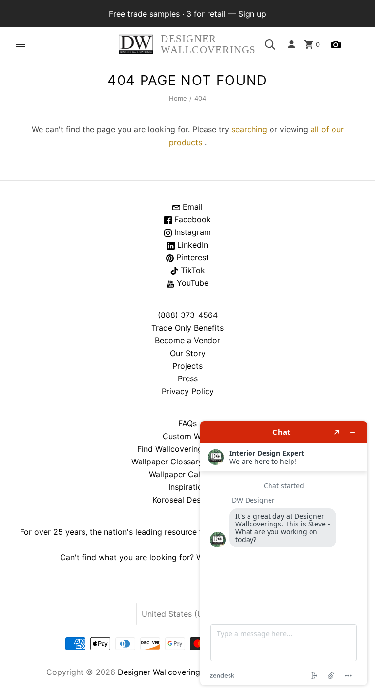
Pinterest (191, 257)
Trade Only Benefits (187, 328)
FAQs (187, 423)
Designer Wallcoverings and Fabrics (184, 672)
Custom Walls (188, 436)
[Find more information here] (283, 553)
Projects (187, 366)
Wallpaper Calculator (187, 474)
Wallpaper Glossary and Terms (187, 461)
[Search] (270, 44)
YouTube (191, 283)
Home (178, 98)
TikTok (191, 270)
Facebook (191, 219)
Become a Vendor (187, 340)
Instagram (191, 232)
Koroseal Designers (187, 499)
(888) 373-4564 (188, 315)
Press (188, 378)
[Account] (291, 44)
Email (191, 206)
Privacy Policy (188, 391)
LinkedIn (191, 245)
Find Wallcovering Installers (187, 449)
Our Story (188, 353)
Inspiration (187, 487)
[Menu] (20, 44)
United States (183, 614)
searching (249, 129)
